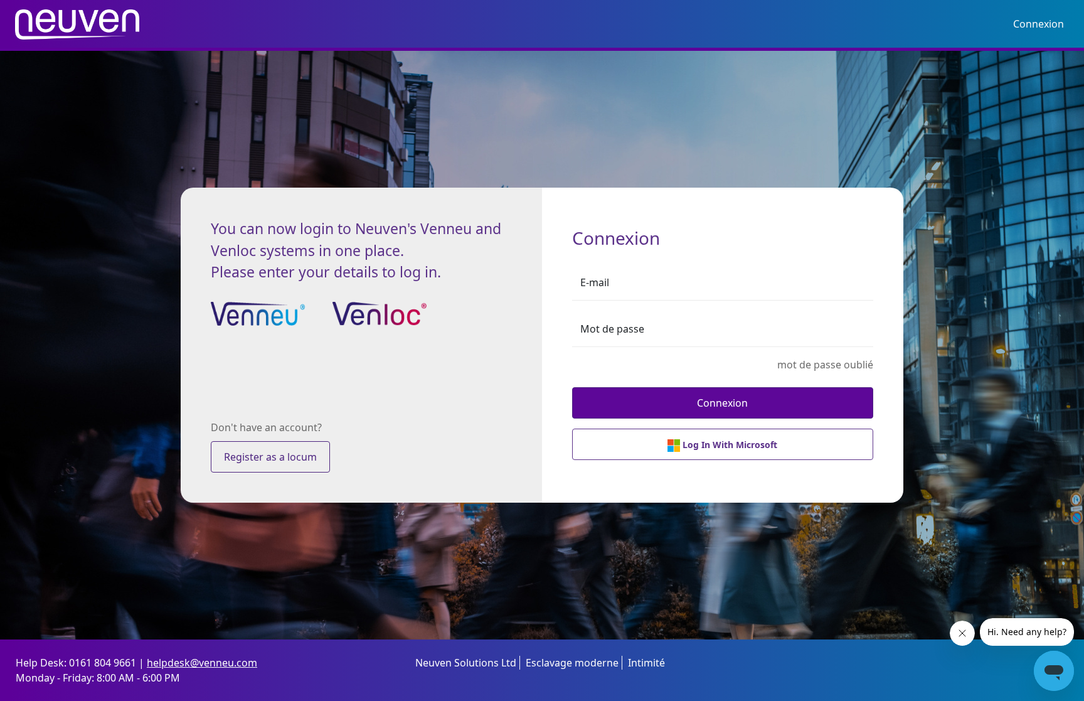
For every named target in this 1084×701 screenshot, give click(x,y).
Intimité (646, 663)
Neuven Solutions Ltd (465, 663)
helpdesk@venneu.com (202, 663)
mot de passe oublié (825, 365)
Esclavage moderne (572, 663)
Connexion (1038, 24)
